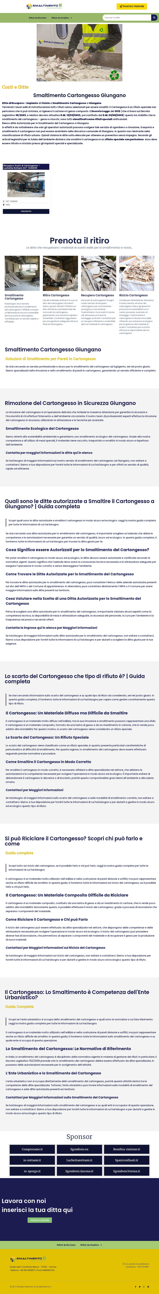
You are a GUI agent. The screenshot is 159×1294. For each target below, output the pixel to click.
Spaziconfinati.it (126, 1160)
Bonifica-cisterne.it (126, 1149)
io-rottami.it (32, 1160)
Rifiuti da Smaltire (60, 18)
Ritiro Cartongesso (56, 295)
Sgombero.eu (79, 1149)
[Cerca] (154, 17)
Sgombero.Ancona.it (79, 1171)
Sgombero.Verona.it (126, 1171)
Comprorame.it (32, 1149)
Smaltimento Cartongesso (14, 297)
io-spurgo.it (32, 1171)
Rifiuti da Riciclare (38, 18)
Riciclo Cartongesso (133, 295)
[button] (132, 6)
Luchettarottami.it (79, 1160)
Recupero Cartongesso (97, 295)
